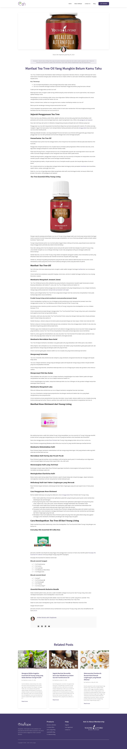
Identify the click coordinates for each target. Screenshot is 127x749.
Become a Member (51, 725)
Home (70, 3)
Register (67, 725)
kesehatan (84, 166)
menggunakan (83, 128)
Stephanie (53, 617)
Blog (94, 3)
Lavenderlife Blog (51, 732)
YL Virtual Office (50, 727)
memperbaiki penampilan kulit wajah (58, 290)
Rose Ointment (53, 440)
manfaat (80, 269)
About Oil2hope (78, 3)
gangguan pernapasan (85, 120)
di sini (35, 610)
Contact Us (87, 3)
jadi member (103, 3)
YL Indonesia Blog (51, 734)
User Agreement (69, 727)
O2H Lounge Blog (51, 729)
